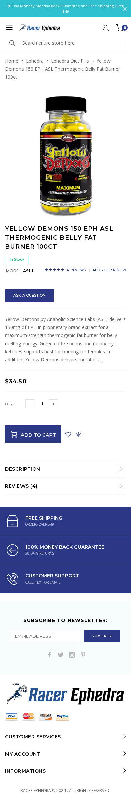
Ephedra (35, 60)
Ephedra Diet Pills (70, 60)
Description (22, 469)
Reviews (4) (21, 486)
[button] (120, 102)
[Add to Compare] (78, 434)
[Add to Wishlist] (68, 434)
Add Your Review (109, 269)
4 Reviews (76, 269)
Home (11, 60)
